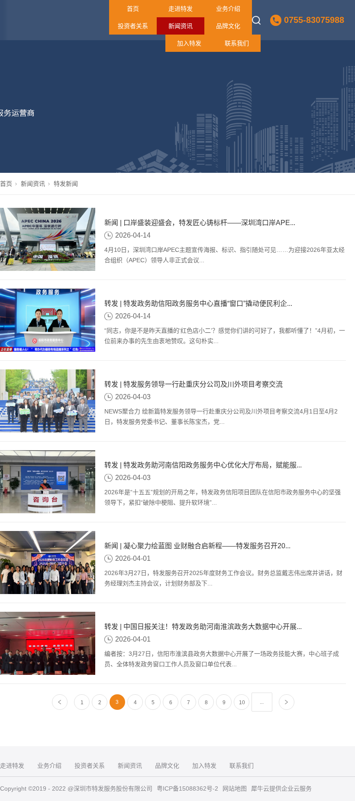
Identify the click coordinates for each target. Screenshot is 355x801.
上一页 (60, 702)
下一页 (287, 702)
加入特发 (189, 43)
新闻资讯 (180, 25)
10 (242, 702)
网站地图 (235, 788)
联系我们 (237, 43)
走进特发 (180, 8)
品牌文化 (228, 25)
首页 (133, 8)
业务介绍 (228, 8)
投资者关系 (133, 25)
